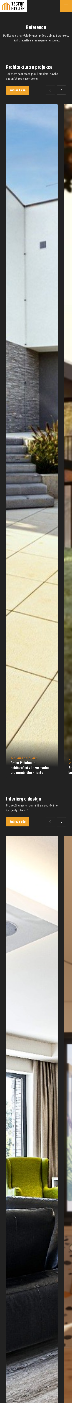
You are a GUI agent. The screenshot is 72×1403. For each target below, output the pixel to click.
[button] (61, 90)
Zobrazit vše (18, 90)
